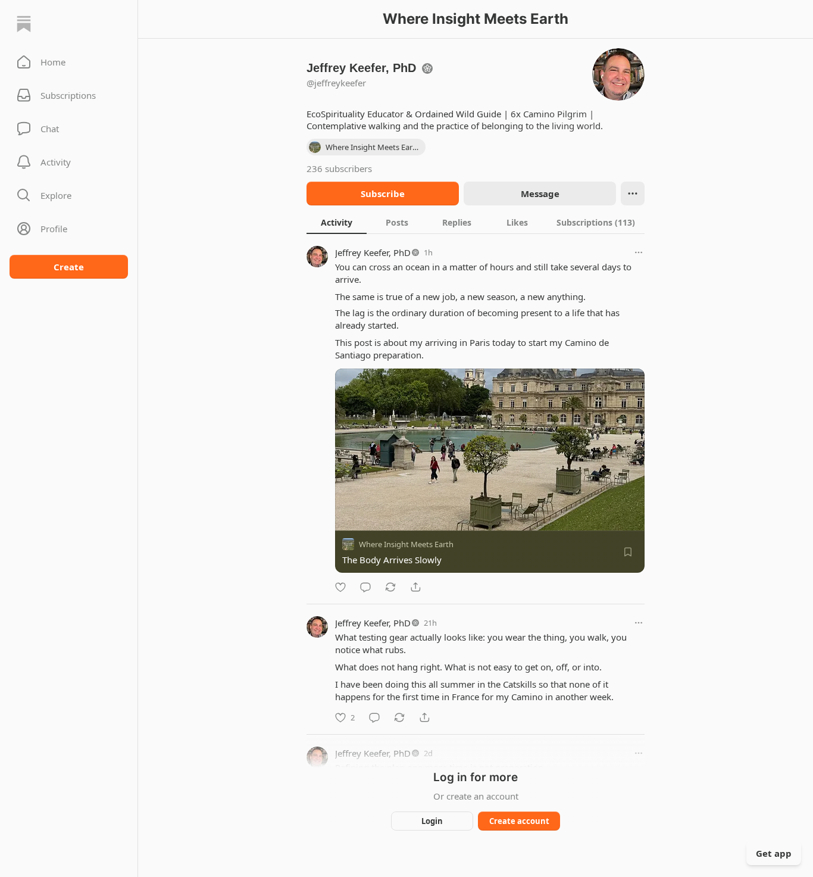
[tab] (337, 222)
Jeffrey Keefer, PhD (373, 252)
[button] (69, 62)
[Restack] (390, 587)
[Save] (627, 551)
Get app (774, 853)
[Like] (340, 587)
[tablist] (476, 222)
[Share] (415, 587)
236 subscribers (339, 168)
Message (540, 193)
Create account (519, 821)
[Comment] (365, 587)
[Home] (24, 24)
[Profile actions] (633, 193)
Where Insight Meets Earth (406, 544)
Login (432, 821)
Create (69, 267)
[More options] (638, 252)
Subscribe (383, 193)
